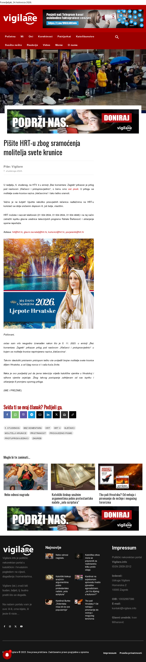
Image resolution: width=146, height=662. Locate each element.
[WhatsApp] (15, 414)
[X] (56, 414)
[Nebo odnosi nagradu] (26, 477)
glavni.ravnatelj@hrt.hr (35, 232)
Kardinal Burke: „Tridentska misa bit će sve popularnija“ (63, 605)
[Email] (39, 414)
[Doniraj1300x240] (73, 136)
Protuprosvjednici (17, 438)
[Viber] (23, 414)
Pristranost (38, 433)
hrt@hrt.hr (17, 232)
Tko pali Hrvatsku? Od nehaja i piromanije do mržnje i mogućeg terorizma (118, 498)
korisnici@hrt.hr (56, 232)
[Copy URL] (72, 414)
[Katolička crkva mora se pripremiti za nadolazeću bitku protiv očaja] (79, 556)
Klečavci (69, 427)
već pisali (73, 189)
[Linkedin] (48, 414)
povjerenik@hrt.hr (75, 232)
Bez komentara (33, 427)
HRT (48, 427)
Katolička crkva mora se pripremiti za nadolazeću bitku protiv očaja (92, 562)
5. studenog (12, 427)
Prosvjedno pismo (61, 433)
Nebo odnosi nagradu (16, 494)
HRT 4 (57, 427)
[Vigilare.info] (20, 18)
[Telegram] (31, 414)
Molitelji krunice (16, 433)
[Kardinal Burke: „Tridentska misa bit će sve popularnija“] (49, 602)
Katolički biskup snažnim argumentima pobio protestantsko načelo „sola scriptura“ (72, 498)
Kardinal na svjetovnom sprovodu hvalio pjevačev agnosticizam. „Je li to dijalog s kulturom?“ (93, 585)
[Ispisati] (64, 414)
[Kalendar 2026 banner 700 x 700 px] (49, 284)
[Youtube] (21, 626)
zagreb (37, 438)
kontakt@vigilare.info (124, 608)
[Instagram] (10, 626)
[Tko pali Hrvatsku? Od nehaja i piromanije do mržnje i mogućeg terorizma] (120, 477)
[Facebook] (7, 414)
